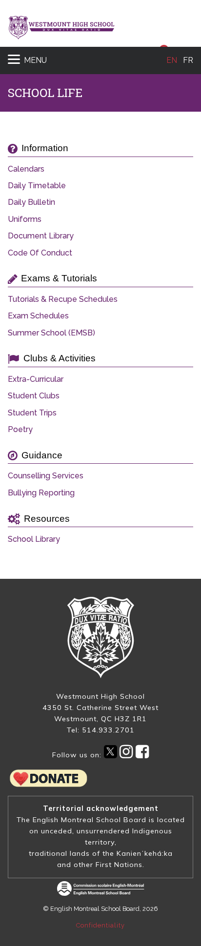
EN (171, 60)
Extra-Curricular (35, 379)
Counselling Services (45, 476)
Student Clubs (34, 396)
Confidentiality (100, 925)
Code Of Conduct (40, 253)
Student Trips (32, 413)
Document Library (41, 236)
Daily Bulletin (31, 202)
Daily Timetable (37, 185)
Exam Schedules (38, 316)
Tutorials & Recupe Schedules (63, 299)
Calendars (26, 169)
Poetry (20, 429)
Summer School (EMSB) (51, 333)
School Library (34, 539)
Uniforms (24, 219)
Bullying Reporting (41, 493)
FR (188, 60)
